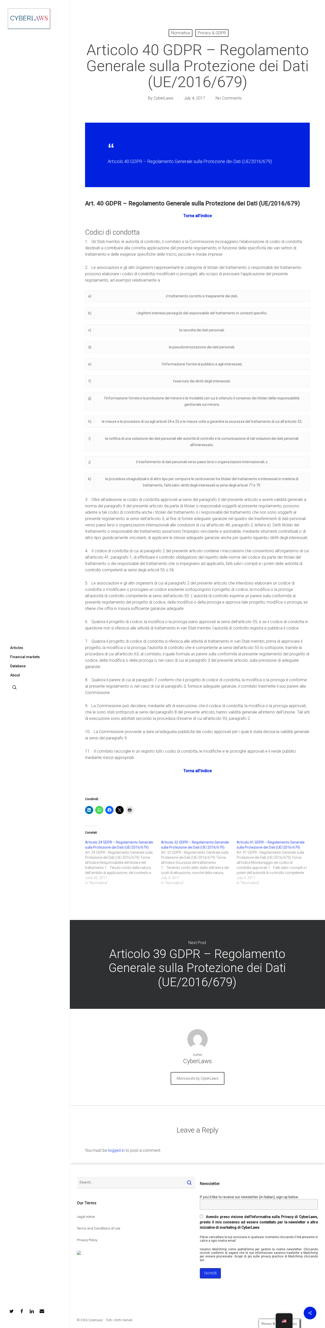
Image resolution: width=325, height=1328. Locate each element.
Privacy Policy (87, 1240)
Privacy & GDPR (212, 32)
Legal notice (86, 1217)
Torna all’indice (197, 215)
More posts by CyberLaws (197, 1078)
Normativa (180, 32)
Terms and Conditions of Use (98, 1228)
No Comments (229, 98)
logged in (116, 1150)
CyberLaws (163, 98)
